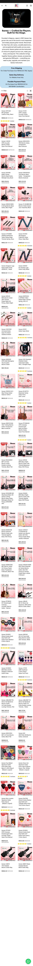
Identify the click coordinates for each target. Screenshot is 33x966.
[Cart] (31, 5)
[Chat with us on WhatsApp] (28, 961)
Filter (5, 91)
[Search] (6, 5)
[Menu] (2, 6)
